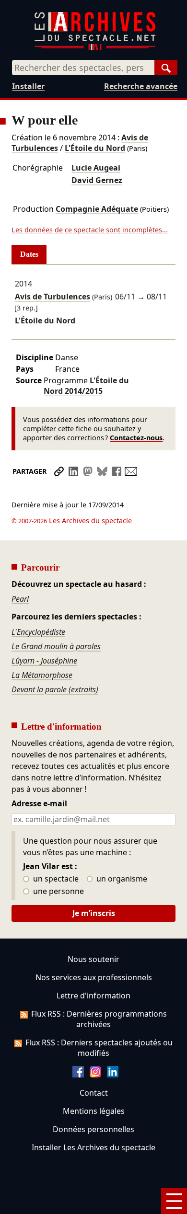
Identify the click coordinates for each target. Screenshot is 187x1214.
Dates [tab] (29, 254)
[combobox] (83, 67)
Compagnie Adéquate (97, 209)
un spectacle (55, 879)
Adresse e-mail (39, 804)
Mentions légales (94, 1111)
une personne (57, 891)
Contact (94, 1093)
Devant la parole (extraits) (55, 689)
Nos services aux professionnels (93, 977)
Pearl (20, 599)
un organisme (120, 879)
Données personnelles (93, 1129)
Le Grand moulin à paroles (56, 646)
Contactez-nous (136, 437)
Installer (28, 86)
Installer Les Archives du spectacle (93, 1147)
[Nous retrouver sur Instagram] (95, 1074)
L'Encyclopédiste (38, 632)
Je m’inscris (93, 913)
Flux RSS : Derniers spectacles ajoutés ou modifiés (99, 1047)
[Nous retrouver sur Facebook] (78, 1074)
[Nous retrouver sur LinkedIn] (112, 1074)
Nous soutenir (93, 959)
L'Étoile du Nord (95, 148)
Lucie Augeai (95, 167)
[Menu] (174, 1201)
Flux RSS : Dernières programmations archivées (99, 1019)
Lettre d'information (93, 995)
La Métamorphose (42, 675)
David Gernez (96, 180)
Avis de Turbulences (52, 296)
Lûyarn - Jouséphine (44, 660)
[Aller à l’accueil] (95, 48)
